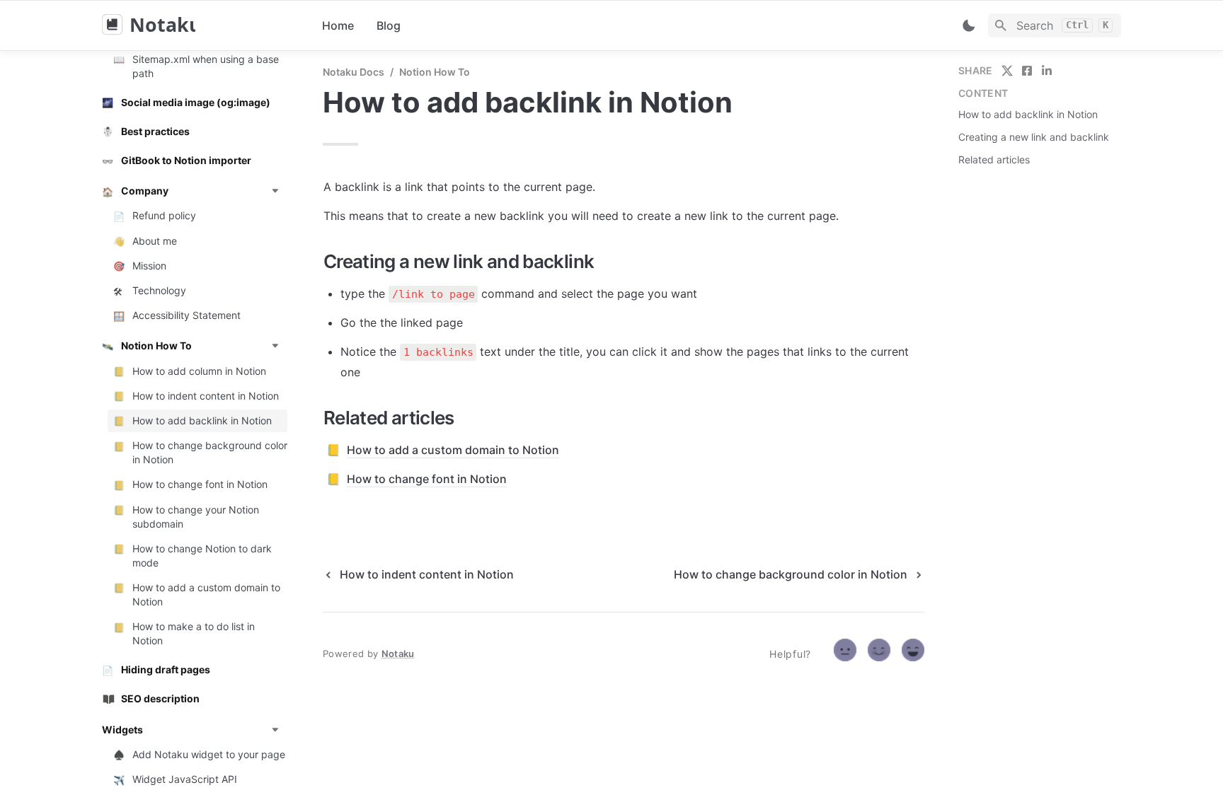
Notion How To (434, 72)
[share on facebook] (1027, 70)
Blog (389, 25)
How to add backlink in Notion (1028, 114)
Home (338, 25)
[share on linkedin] (1046, 70)
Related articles (994, 159)
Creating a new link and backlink (1033, 137)
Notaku (398, 653)
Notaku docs (353, 72)
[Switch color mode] (968, 25)
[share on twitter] (1007, 70)
